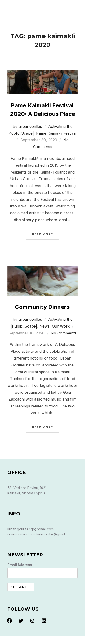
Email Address (19, 565)
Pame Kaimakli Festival (56, 133)
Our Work (61, 326)
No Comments (63, 333)
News (44, 326)
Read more (45, 234)
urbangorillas (30, 126)
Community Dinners (42, 306)
